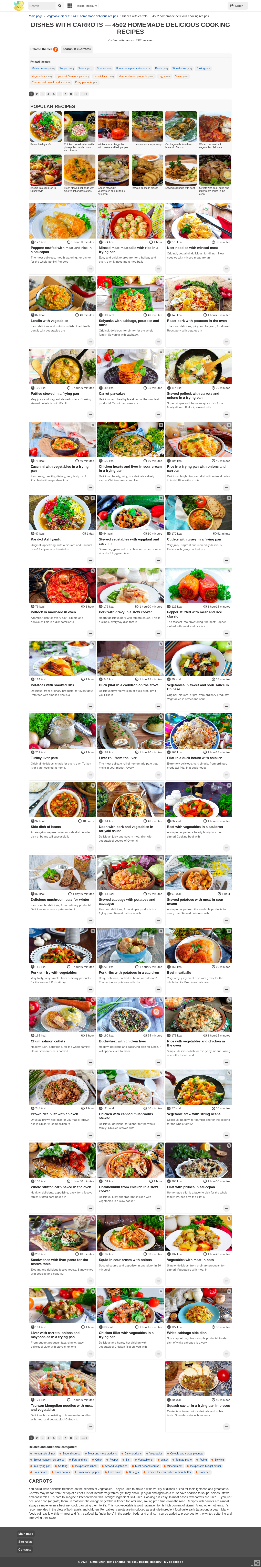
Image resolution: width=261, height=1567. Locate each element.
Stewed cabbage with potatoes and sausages (127, 901)
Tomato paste (184, 1459)
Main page (25, 1533)
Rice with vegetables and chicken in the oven (196, 1043)
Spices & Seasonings (72, 76)
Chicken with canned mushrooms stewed (126, 1116)
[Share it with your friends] (257, 1563)
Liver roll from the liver (118, 758)
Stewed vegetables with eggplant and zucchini (129, 541)
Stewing (219, 1459)
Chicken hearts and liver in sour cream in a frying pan (130, 468)
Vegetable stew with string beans (193, 1114)
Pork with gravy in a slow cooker (125, 612)
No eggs (134, 1472)
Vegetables (42, 76)
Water (164, 1459)
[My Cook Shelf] (18, 6)
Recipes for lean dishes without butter (169, 1472)
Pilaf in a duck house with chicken (194, 758)
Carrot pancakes (112, 393)
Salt (128, 1459)
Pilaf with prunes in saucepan (191, 1187)
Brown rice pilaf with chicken (54, 1114)
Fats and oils (79, 1459)
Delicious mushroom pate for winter (60, 899)
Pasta (161, 68)
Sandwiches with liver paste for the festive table (59, 1262)
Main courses (43, 68)
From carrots (62, 1472)
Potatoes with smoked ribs (52, 685)
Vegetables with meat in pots (190, 1260)
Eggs (164, 76)
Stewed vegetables (116, 1466)
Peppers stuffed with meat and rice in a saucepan (61, 250)
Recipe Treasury (86, 5)
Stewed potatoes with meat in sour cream (195, 901)
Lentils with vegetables (49, 321)
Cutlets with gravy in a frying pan (194, 539)
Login (239, 5)
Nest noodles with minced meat (192, 248)
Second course (71, 1453)
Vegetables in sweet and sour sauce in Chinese (198, 687)
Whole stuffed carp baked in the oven (61, 1187)
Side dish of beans (46, 827)
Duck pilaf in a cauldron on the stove (128, 685)
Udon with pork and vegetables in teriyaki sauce (126, 829)
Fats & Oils (103, 76)
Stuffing (62, 1466)
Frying (203, 1459)
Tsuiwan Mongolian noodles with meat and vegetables (62, 1407)
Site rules (25, 1541)
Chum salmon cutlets (48, 1041)
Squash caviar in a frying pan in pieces (198, 1405)
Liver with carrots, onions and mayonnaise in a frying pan (55, 1335)
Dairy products (86, 82)
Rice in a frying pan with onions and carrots (196, 468)
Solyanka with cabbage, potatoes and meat (129, 323)
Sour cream (40, 1472)
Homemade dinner (44, 1453)
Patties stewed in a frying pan (55, 393)
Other (98, 1459)
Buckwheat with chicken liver (122, 1041)
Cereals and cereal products (51, 82)
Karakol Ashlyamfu (46, 539)
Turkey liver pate (44, 758)
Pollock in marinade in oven (53, 612)
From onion (114, 1472)
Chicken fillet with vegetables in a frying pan (126, 1335)
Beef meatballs (179, 972)
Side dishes (182, 68)
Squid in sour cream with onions (125, 1260)
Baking (203, 68)
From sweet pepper (89, 1472)
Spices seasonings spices (48, 1459)
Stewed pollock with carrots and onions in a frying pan (193, 395)
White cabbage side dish (187, 1333)
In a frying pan (41, 1466)
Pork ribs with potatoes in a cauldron (129, 972)
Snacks (104, 68)
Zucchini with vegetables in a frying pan (59, 468)
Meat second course (147, 1466)
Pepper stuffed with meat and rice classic (194, 614)
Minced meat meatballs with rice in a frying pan (128, 250)
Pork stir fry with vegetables (54, 972)
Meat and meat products (136, 76)
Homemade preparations (133, 68)
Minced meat (174, 1466)
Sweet (181, 76)
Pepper (113, 1459)
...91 (84, 94)
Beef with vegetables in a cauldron (195, 827)
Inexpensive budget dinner (205, 1466)
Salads (85, 68)
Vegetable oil (145, 1459)
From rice (204, 1472)
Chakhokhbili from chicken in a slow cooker (128, 1189)
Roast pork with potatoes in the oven (197, 321)
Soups (66, 68)
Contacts (24, 1549)
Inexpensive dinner (86, 1466)
